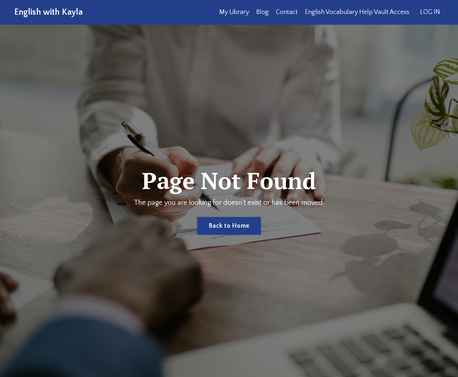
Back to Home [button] (229, 225)
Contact (287, 12)
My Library (234, 12)
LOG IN (430, 12)
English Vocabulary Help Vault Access (357, 12)
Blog (262, 12)
